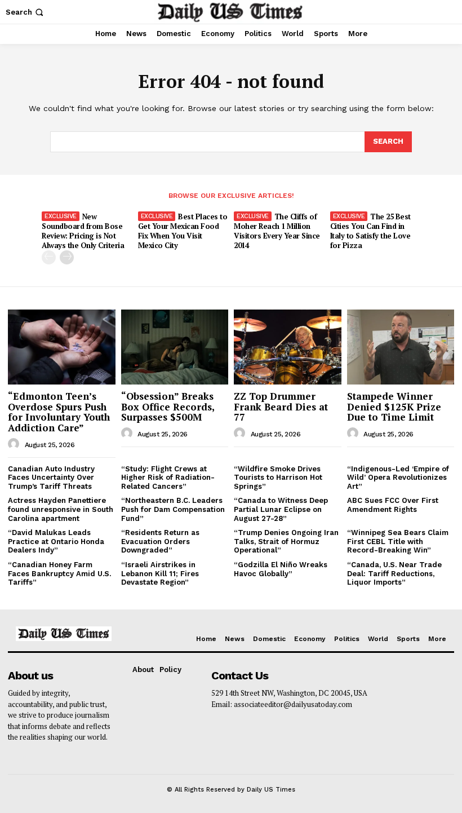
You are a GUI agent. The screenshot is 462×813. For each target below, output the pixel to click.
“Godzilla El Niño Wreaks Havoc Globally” (280, 569)
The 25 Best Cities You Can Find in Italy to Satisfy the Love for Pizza (370, 230)
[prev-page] (49, 257)
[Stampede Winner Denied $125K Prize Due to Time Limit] (401, 347)
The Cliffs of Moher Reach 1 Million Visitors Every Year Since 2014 (277, 230)
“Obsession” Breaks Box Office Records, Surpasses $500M (168, 406)
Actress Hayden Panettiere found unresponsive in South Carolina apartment (60, 509)
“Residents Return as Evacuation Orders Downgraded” (160, 541)
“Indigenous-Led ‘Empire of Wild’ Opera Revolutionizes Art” (398, 478)
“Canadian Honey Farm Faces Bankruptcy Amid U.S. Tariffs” (59, 573)
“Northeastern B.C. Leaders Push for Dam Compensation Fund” (173, 509)
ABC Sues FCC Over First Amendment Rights (392, 505)
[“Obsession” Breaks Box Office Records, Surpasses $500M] (175, 347)
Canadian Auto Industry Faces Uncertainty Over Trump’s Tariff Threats (51, 478)
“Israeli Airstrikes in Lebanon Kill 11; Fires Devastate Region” (160, 573)
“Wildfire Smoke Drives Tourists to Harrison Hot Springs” (278, 478)
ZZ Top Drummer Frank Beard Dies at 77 (281, 406)
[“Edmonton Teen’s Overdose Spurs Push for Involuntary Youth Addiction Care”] (61, 347)
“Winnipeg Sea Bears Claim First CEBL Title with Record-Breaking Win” (397, 541)
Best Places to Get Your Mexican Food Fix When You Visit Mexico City (183, 230)
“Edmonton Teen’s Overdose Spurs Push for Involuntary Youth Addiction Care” (59, 412)
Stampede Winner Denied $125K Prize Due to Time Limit (394, 406)
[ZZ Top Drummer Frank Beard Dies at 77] (287, 347)
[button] (26, 12)
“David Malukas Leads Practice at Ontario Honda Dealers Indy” (56, 541)
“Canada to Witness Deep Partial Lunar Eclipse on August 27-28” (281, 509)
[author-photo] (15, 444)
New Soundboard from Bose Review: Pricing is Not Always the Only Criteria (83, 230)
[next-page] (67, 257)
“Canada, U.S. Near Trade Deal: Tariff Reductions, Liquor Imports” (394, 573)
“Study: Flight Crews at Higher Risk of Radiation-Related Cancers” (168, 478)
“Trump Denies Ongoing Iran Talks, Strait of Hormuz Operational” (286, 541)
